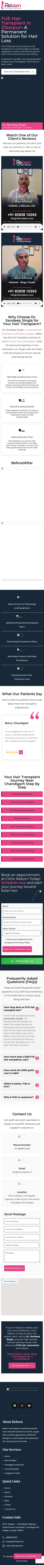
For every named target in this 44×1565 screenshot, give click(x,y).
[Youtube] (29, 1405)
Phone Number (22, 1145)
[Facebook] (14, 1405)
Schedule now (13, 883)
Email (22, 1168)
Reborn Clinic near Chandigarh (19, 341)
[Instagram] (22, 1405)
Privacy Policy (22, 1561)
